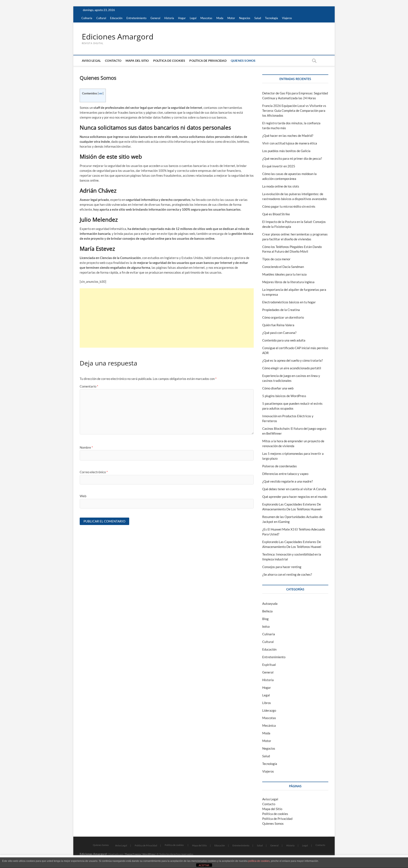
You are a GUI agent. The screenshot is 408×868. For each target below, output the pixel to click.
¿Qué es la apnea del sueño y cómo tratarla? (292, 360)
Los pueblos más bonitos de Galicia (286, 151)
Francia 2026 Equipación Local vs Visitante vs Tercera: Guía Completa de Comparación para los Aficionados (294, 110)
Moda (219, 18)
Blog (265, 619)
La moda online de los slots (280, 186)
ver (101, 93)
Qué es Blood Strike (276, 214)
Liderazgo (269, 710)
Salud (257, 18)
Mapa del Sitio (137, 60)
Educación (116, 18)
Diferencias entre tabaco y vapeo (285, 474)
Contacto (113, 60)
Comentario (89, 386)
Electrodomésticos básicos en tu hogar (289, 302)
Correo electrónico (94, 472)
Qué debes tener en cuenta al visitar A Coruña (294, 489)
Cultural (101, 18)
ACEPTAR (204, 865)
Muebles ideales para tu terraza (284, 274)
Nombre (86, 447)
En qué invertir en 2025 (278, 166)
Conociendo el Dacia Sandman (283, 267)
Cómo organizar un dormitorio (283, 317)
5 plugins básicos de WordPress (284, 396)
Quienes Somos (243, 60)
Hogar (182, 18)
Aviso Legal (91, 60)
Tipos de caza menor (276, 259)
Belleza (267, 611)
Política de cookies (169, 60)
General (155, 18)
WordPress (148, 854)
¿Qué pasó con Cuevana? (279, 333)
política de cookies (259, 861)
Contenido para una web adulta (283, 340)
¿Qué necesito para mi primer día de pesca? (292, 158)
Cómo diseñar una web (277, 388)
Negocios (244, 18)
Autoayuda (270, 603)
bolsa (266, 626)
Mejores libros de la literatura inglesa (288, 282)
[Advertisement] (167, 318)
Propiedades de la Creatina (281, 310)
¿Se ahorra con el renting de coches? (287, 574)
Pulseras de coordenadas (279, 466)
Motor (231, 18)
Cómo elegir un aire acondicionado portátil (291, 368)
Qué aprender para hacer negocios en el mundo (294, 496)
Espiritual (269, 664)
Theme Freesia (133, 854)
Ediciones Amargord (117, 36)
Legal (193, 18)
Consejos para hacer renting (281, 567)
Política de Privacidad (207, 60)
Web (83, 496)
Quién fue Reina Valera (278, 325)
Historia (169, 18)
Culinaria (86, 18)
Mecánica (269, 725)
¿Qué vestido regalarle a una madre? (287, 481)
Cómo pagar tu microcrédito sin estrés (288, 206)
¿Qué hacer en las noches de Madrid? (287, 135)
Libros (266, 703)
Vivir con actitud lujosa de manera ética (289, 143)
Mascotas (206, 18)
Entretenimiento (136, 18)
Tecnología (271, 18)
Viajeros (287, 18)
